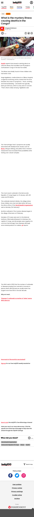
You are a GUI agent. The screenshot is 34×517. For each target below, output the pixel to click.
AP (22, 225)
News (11, 7)
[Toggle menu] (2, 3)
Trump (28, 7)
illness (22, 445)
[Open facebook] (10, 475)
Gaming (19, 7)
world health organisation (9, 442)
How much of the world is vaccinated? (13, 359)
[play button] (17, 46)
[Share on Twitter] (29, 33)
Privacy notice (17, 488)
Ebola (3, 149)
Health (3, 63)
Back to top (29, 464)
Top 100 (3, 7)
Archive (17, 499)
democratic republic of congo (10, 445)
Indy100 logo (17, 2)
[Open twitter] (17, 475)
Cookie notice (17, 495)
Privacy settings (17, 492)
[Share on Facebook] (26, 33)
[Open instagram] (23, 475)
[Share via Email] (32, 33)
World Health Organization (24, 205)
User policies (17, 484)
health (8, 14)
